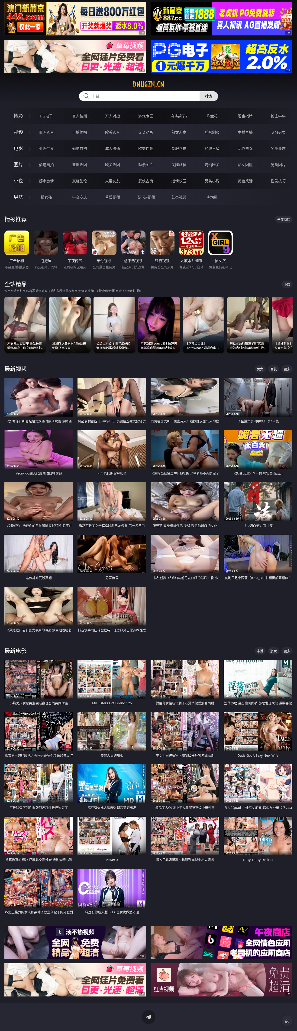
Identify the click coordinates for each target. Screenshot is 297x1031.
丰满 (260, 651)
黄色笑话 (245, 180)
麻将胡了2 (179, 116)
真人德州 (79, 116)
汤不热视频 (145, 197)
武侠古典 (145, 180)
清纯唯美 (212, 164)
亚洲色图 (79, 164)
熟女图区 (245, 164)
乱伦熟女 (245, 148)
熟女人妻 (178, 132)
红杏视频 (178, 197)
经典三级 (212, 148)
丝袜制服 (212, 132)
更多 (287, 369)
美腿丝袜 (178, 164)
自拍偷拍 (79, 132)
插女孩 (46, 197)
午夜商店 (79, 197)
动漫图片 (145, 164)
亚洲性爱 (46, 148)
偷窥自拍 (46, 164)
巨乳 (273, 369)
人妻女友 (112, 180)
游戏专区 (145, 116)
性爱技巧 (278, 180)
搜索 (209, 96)
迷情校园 (178, 180)
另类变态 (278, 148)
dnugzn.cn (148, 84)
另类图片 (278, 164)
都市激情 (46, 180)
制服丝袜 (178, 148)
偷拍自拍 (79, 148)
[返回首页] (287, 1020)
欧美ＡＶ (112, 132)
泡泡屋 (212, 197)
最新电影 (15, 651)
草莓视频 (112, 197)
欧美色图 (112, 164)
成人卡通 (112, 148)
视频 (18, 132)
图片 (18, 164)
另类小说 (212, 180)
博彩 (18, 116)
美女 (260, 369)
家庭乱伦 (79, 180)
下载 (287, 284)
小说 (18, 181)
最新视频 (15, 369)
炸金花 (212, 116)
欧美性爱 (145, 148)
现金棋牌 (245, 116)
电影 (18, 148)
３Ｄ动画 (145, 132)
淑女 (273, 651)
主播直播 (245, 132)
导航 (18, 197)
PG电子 (46, 116)
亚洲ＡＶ (46, 132)
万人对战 (112, 116)
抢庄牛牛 (278, 116)
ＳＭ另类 (278, 132)
